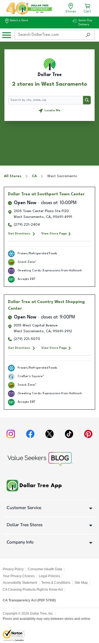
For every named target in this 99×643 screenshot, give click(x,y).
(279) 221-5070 (27, 339)
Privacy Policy (13, 569)
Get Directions (19, 233)
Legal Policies (49, 576)
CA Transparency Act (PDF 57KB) (29, 600)
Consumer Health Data (45, 569)
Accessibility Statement (20, 583)
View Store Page (54, 233)
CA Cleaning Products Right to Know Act (33, 589)
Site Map (81, 583)
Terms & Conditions (55, 583)
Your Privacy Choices (19, 576)
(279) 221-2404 (27, 224)
